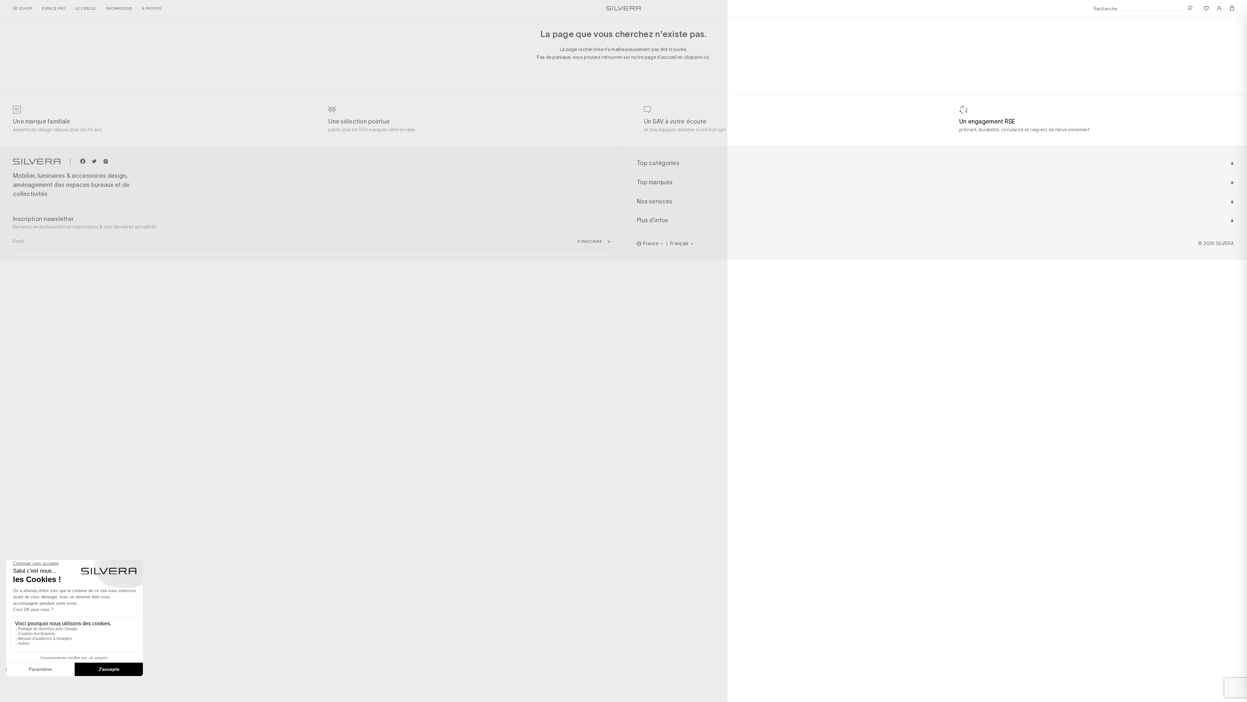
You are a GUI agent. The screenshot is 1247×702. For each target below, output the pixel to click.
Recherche (1105, 9)
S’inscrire (589, 241)
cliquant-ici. (697, 57)
